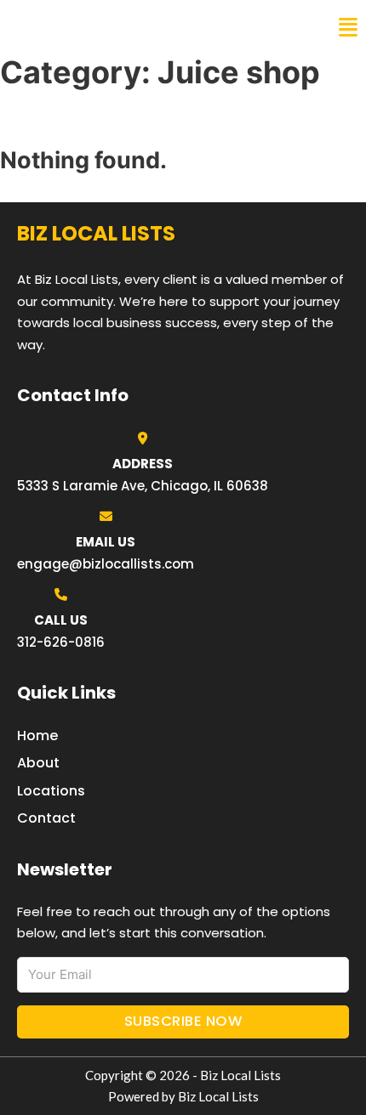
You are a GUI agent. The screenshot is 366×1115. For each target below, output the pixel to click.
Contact (46, 818)
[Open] (348, 27)
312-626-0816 (61, 642)
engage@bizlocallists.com (105, 564)
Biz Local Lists (77, 27)
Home (37, 735)
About (38, 763)
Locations (51, 791)
